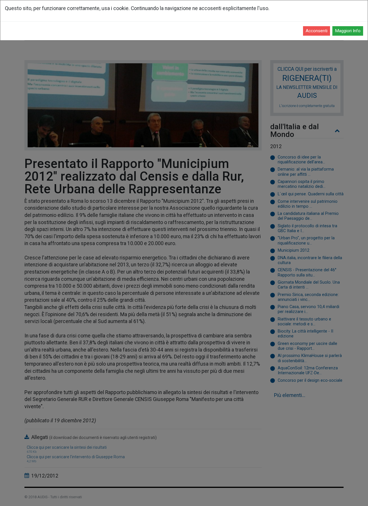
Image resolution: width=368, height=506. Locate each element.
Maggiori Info (348, 30)
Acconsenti (316, 30)
